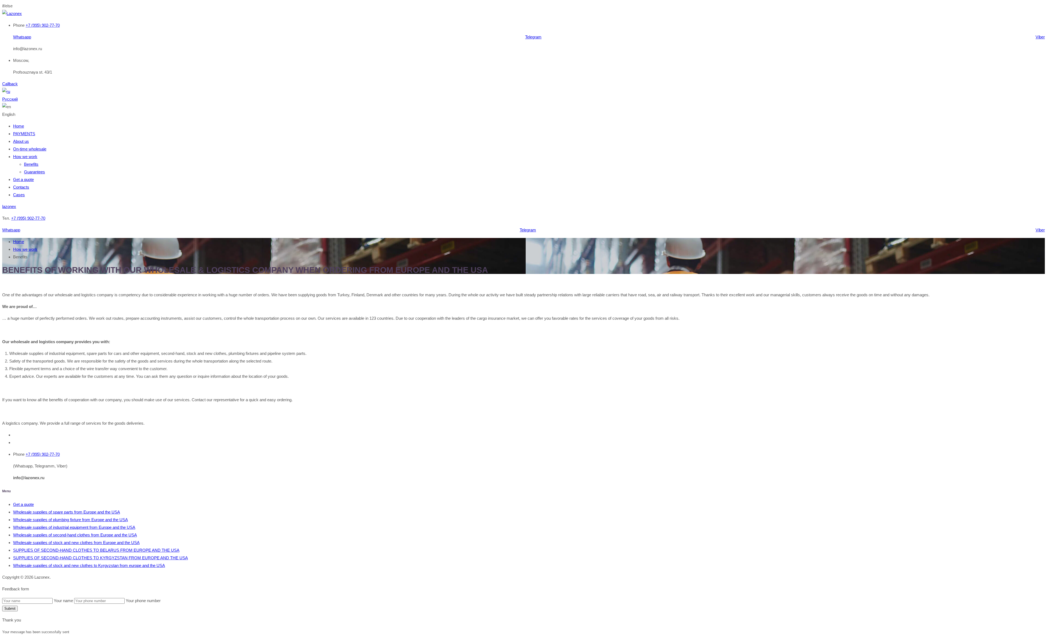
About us (21, 141)
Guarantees (34, 172)
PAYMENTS (24, 133)
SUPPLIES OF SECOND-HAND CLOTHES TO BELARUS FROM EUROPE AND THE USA (96, 550)
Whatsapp (22, 37)
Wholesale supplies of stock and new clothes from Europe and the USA (76, 542)
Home (18, 126)
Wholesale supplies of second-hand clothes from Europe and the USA (75, 535)
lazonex (9, 206)
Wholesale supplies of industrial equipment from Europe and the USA (74, 527)
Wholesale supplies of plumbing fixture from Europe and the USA (70, 519)
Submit (10, 608)
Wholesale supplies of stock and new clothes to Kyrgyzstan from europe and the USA (89, 565)
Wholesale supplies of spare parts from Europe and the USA (66, 512)
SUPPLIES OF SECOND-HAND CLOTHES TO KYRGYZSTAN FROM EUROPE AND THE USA (100, 558)
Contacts (21, 187)
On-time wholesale (29, 149)
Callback (10, 83)
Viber (1040, 37)
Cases (19, 194)
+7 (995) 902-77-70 (43, 25)
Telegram (533, 37)
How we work (25, 156)
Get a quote (23, 179)
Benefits (31, 164)
